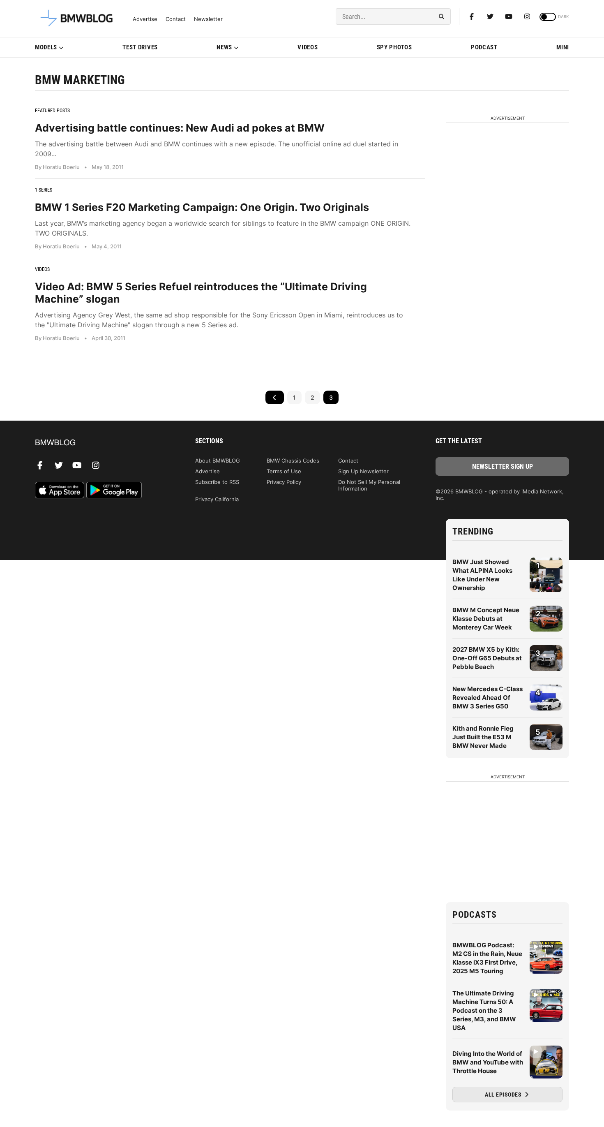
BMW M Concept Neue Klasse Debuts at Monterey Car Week (485, 618)
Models (46, 47)
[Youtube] (509, 16)
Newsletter (208, 19)
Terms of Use (284, 471)
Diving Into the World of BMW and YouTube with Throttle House (487, 1062)
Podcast (484, 47)
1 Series (43, 190)
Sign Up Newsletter (363, 471)
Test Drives (140, 47)
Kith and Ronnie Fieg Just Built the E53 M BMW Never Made (483, 737)
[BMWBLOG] (101, 443)
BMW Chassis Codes (293, 460)
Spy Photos (394, 47)
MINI (562, 47)
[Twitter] (490, 16)
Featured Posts (52, 110)
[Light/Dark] (547, 17)
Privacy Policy (284, 482)
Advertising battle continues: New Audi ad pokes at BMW (180, 128)
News (224, 47)
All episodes (504, 1094)
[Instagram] (527, 16)
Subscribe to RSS (217, 482)
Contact (176, 19)
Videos (307, 47)
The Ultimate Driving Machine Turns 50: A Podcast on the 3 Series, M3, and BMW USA (484, 1010)
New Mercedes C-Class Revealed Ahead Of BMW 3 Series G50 (487, 697)
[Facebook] (472, 16)
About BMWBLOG (217, 460)
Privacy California (217, 499)
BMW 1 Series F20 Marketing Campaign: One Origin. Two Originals (202, 207)
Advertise (145, 19)
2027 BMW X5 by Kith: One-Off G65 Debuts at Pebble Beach (487, 658)
